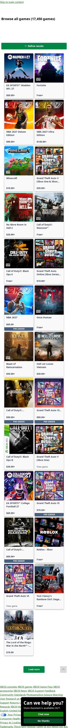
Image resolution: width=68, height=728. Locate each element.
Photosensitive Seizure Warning (44, 694)
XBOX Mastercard (21, 706)
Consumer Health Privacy (14, 718)
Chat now (43, 714)
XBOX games (25, 686)
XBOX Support (36, 690)
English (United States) (13, 710)
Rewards (5, 706)
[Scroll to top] (63, 669)
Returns (14, 702)
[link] (18, 75)
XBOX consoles (8, 686)
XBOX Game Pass (43, 686)
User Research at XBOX (13, 698)
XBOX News (20, 690)
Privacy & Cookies (10, 722)
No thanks (44, 720)
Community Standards (13, 694)
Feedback (50, 690)
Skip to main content (12, 2)
